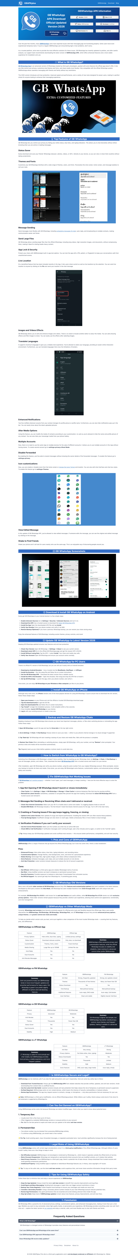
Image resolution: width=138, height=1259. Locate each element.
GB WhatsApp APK (67, 761)
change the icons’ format (67, 467)
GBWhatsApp (102, 3)
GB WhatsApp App (24, 66)
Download (111, 3)
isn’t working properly (31, 780)
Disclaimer (67, 1245)
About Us (75, 1245)
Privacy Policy (58, 1245)
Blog (117, 3)
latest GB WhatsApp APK (67, 623)
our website (48, 1208)
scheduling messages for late (66, 231)
